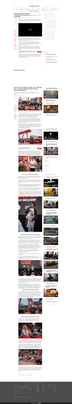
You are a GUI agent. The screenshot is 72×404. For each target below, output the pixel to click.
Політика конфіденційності (55, 390)
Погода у (47, 160)
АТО (22, 61)
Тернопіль (28, 9)
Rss (48, 384)
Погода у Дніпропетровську (52, 174)
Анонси (37, 386)
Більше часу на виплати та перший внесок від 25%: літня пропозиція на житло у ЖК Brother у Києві (15, 114)
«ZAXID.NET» (18, 389)
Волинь (33, 9)
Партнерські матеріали (22, 373)
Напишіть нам (54, 387)
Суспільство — (16, 18)
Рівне (48, 9)
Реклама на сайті (54, 388)
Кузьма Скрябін (30, 373)
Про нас (54, 384)
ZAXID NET (34, 6)
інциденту (34, 56)
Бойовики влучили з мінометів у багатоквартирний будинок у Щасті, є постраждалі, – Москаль (15, 46)
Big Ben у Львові (35, 116)
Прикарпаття (22, 9)
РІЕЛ (26, 373)
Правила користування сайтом (55, 389)
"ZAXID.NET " (26, 384)
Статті (37, 384)
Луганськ (20, 61)
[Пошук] (57, 9)
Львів (17, 9)
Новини (38, 383)
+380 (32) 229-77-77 (18, 390)
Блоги (37, 385)
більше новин (51, 304)
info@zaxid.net (21, 391)
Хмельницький (53, 9)
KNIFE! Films (26, 242)
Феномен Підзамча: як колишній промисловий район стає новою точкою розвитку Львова (15, 107)
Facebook (28, 40)
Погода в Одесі (47, 174)
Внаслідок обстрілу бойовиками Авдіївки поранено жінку (15, 40)
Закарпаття (38, 9)
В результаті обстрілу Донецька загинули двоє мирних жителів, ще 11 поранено (15, 34)
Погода (46, 160)
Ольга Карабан (15, 23)
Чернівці (43, 9)
